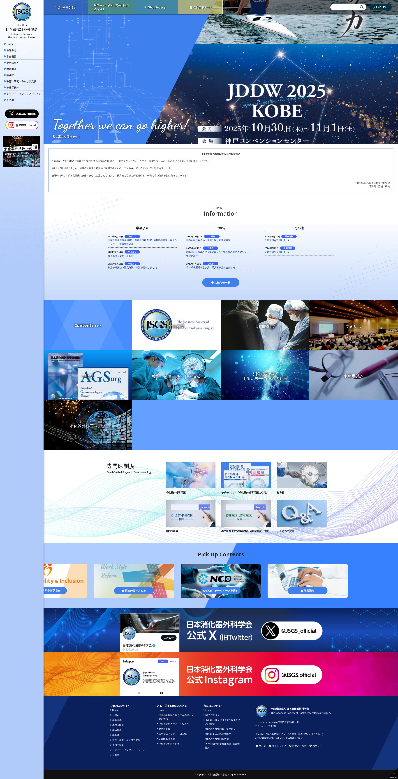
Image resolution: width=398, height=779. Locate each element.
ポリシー (317, 745)
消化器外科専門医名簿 (217, 738)
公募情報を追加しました (277, 252)
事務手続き (118, 745)
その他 (115, 755)
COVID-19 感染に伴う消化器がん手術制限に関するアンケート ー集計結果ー (220, 254)
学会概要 (117, 720)
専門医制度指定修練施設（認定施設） (222, 745)
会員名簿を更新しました (121, 255)
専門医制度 (118, 725)
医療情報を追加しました (277, 240)
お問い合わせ (299, 745)
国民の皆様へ (212, 715)
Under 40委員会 (167, 738)
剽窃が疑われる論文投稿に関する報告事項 (208, 240)
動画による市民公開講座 (218, 733)
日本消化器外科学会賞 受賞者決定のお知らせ (210, 267)
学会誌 (115, 735)
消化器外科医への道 (169, 743)
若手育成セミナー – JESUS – (174, 733)
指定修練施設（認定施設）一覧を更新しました (132, 267)
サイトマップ (279, 745)
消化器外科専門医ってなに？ (174, 724)
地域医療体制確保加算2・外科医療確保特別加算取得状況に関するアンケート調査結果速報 (142, 242)
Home (115, 710)
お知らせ (117, 715)
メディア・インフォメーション (128, 750)
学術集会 (117, 730)
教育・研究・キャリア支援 (126, 740)
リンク (262, 745)
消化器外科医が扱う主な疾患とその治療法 (176, 717)
